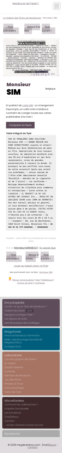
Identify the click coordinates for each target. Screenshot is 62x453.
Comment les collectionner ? (21, 404)
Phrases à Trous (14, 383)
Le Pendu (10, 371)
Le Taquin (10, 363)
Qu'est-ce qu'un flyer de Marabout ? (26, 306)
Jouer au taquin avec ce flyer (31, 266)
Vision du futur (13, 392)
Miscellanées (14, 401)
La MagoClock (13, 346)
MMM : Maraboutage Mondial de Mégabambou (23, 341)
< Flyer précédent (9, 28)
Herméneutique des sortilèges (22, 323)
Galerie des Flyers (18, 310)
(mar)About (11, 417)
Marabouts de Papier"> (25, 3)
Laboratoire (13, 355)
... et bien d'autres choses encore (24, 425)
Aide (38, 279)
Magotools (13, 331)
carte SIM (27, 105)
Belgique (50, 88)
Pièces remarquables (23, 279)
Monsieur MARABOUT (26, 247)
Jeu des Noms (13, 379)
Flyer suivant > (47, 28)
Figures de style (25, 283)
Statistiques (47, 279)
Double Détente (14, 367)
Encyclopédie (14, 302)
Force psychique (14, 388)
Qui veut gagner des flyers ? (21, 359)
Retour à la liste (32, 28)
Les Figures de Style (16, 319)
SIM (13, 92)
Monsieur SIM (45, 272)
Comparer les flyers (20, 125)
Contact (9, 421)
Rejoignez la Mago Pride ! (19, 314)
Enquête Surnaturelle (17, 408)
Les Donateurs (13, 412)
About (52, 445)
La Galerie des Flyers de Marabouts (22, 17)
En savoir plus (48, 247)
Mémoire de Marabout (18, 375)
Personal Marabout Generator (22, 335)
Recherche (12, 434)
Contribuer (39, 283)
